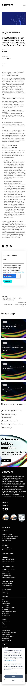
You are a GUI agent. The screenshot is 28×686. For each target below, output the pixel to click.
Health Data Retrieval (7, 585)
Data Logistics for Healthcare (9, 632)
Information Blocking (7, 640)
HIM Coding (4, 591)
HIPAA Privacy (17, 411)
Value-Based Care (6, 540)
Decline (13, 680)
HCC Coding (5, 593)
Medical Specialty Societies (8, 559)
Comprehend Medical (7, 73)
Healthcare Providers (7, 534)
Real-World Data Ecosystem (8, 577)
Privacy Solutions (6, 573)
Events (3, 625)
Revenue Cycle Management (9, 420)
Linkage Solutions (6, 571)
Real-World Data (6, 411)
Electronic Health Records (8, 414)
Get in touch (5, 505)
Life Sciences (5, 544)
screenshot (4, 112)
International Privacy (18, 424)
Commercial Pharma (7, 548)
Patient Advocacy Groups (8, 561)
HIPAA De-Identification (7, 636)
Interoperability (5, 638)
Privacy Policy (9, 660)
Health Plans (5, 530)
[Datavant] (7, 5)
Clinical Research (6, 417)
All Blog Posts (5, 601)
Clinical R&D (5, 546)
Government (5, 557)
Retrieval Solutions (6, 575)
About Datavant (6, 647)
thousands (7, 212)
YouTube (6, 509)
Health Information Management (10, 536)
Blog (3, 32)
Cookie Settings (13, 673)
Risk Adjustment (6, 427)
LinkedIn (3, 509)
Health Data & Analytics (7, 553)
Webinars (4, 626)
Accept (13, 676)
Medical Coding (6, 424)
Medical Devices (6, 549)
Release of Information (7, 583)
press (5, 78)
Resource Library (6, 621)
